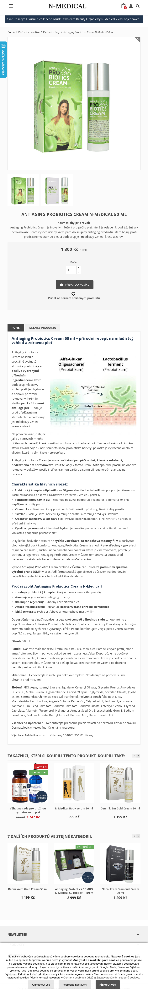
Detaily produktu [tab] (42, 328)
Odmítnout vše (41, 984)
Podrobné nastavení (74, 984)
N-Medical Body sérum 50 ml (74, 808)
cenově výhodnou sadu (88, 619)
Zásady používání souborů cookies (118, 977)
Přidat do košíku (74, 284)
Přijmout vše (107, 984)
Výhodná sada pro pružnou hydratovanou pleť (28, 810)
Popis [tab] (16, 328)
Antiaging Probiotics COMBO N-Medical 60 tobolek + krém (74, 891)
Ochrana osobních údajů (78, 977)
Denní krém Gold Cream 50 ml (120, 808)
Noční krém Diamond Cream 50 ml (120, 891)
